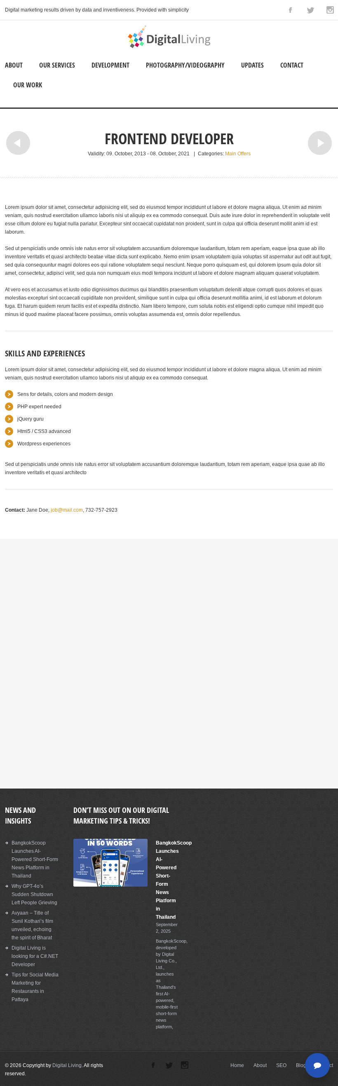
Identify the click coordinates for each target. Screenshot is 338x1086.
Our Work (27, 84)
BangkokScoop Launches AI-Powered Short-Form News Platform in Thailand (35, 859)
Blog (301, 1065)
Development (110, 65)
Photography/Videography (185, 65)
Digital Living (67, 1065)
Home (237, 1065)
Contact (291, 65)
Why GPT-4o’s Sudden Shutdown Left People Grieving (34, 894)
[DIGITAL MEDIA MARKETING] (169, 46)
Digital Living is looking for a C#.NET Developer (35, 956)
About (14, 65)
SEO (281, 1065)
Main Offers (238, 154)
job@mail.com (67, 510)
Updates (252, 65)
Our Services (57, 65)
